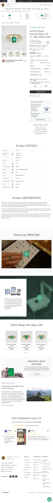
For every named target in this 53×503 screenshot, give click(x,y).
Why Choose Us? (27, 460)
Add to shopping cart (40, 119)
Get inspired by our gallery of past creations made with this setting (14, 61)
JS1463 (39, 43)
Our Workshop (27, 462)
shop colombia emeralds (8, 405)
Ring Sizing (35, 467)
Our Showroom (27, 467)
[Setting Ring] (27, 15)
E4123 (40, 41)
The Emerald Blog (46, 486)
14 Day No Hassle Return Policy (37, 49)
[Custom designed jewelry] (44, 16)
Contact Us (26, 477)
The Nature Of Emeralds (45, 460)
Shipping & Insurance (37, 462)
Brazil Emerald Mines (46, 468)
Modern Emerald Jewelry (45, 479)
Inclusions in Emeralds (44, 476)
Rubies (4, 1)
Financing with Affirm (37, 472)
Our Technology (27, 472)
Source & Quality (45, 466)
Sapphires (21, 1)
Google (29, 422)
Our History (26, 464)
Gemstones (29, 1)
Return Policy (36, 464)
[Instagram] (16, 476)
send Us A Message (7, 467)
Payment (35, 469)
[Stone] (10, 15)
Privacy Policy (36, 478)
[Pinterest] (10, 476)
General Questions (37, 460)
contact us (17, 216)
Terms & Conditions (40, 492)
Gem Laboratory (27, 474)
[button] (25, 37)
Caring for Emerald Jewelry (46, 483)
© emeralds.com (31, 492)
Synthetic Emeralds (46, 463)
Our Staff (26, 469)
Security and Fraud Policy (37, 475)
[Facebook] (13, 476)
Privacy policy (48, 492)
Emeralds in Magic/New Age (45, 472)
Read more (38, 374)
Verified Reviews (37, 422)
